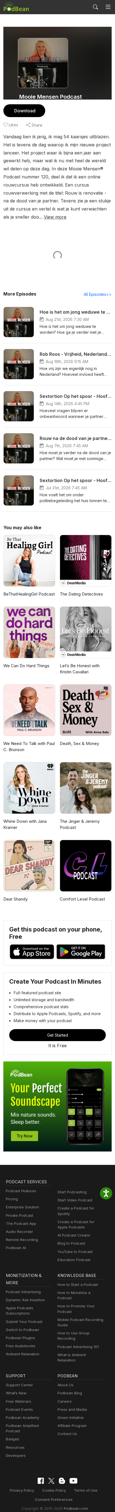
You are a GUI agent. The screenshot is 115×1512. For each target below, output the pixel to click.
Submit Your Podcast (24, 1321)
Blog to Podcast (71, 1243)
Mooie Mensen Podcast (50, 96)
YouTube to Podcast (75, 1251)
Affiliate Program (72, 1425)
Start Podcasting (72, 1192)
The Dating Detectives (81, 594)
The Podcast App (21, 1223)
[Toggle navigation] (108, 7)
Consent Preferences (54, 1499)
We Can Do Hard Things (26, 665)
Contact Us (67, 1433)
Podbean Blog (70, 1393)
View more (55, 217)
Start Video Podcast (75, 1200)
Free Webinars (18, 1401)
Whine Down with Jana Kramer (25, 824)
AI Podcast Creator (74, 1235)
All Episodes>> (98, 294)
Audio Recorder (19, 1231)
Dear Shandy (15, 899)
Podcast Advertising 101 (78, 1346)
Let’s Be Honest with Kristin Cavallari (80, 669)
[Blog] (62, 1481)
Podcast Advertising (23, 1292)
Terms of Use (85, 1490)
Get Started (57, 1035)
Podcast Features (21, 1191)
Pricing (12, 1199)
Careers (65, 1401)
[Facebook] (41, 1481)
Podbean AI (16, 1247)
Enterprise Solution (22, 1207)
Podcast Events (19, 1409)
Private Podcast (19, 1215)
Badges (12, 1439)
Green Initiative (71, 1417)
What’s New (16, 1393)
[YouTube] (73, 1481)
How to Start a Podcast (78, 1284)
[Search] (95, 7)
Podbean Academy (22, 1417)
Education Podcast (74, 1259)
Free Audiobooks (20, 1346)
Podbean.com (76, 1508)
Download (24, 110)
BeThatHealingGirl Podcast (29, 594)
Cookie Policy (54, 1490)
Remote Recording (22, 1239)
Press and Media (72, 1409)
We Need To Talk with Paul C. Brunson (29, 747)
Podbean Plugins (20, 1338)
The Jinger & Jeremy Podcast (80, 824)
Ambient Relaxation (22, 1354)
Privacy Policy (22, 1490)
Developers (16, 1455)
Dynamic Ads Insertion (25, 1300)
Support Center (19, 1385)
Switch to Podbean (22, 1329)
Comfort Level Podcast (82, 899)
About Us (65, 1385)
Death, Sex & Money (79, 743)
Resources (15, 1447)
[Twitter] (51, 1481)
